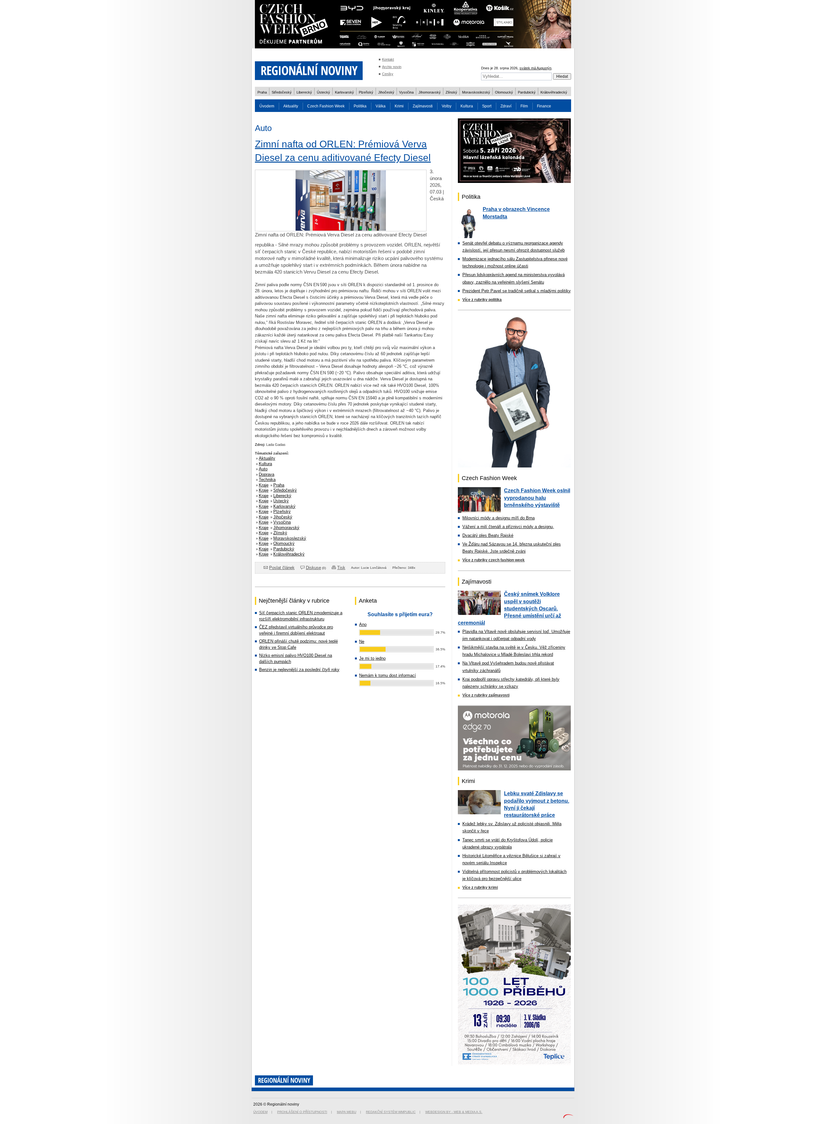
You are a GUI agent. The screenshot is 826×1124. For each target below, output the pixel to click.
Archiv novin (391, 67)
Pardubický (527, 92)
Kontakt (388, 59)
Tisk (341, 567)
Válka (381, 106)
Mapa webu (346, 1112)
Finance (544, 106)
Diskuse (313, 567)
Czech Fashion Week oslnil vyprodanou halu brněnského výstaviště (537, 498)
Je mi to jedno (372, 658)
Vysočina (406, 92)
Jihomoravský (429, 92)
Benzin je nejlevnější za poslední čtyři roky (299, 669)
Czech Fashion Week (326, 106)
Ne (361, 641)
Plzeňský (366, 92)
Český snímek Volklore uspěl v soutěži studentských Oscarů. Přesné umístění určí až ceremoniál (509, 608)
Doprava (266, 474)
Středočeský (282, 92)
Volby (446, 106)
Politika (360, 106)
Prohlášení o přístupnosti (302, 1112)
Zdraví (505, 106)
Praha (262, 92)
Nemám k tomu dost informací (387, 675)
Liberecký (304, 92)
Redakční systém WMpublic (391, 1112)
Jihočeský (386, 92)
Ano (363, 624)
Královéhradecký (553, 92)
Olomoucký (504, 92)
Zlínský (451, 92)
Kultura (466, 106)
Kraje (263, 485)
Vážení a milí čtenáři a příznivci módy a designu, (508, 526)
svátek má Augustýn (535, 68)
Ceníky (387, 74)
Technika (267, 479)
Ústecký (323, 92)
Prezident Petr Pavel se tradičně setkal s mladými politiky (516, 290)
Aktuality (290, 106)
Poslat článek (282, 567)
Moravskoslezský (476, 92)
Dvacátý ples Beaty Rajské (487, 535)
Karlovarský (344, 92)
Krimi (399, 106)
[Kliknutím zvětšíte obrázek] (340, 229)
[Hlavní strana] (309, 83)
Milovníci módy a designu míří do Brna (498, 518)
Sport (486, 106)
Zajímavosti (423, 106)
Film (524, 106)
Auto (263, 469)
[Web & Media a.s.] (568, 1117)
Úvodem (266, 106)
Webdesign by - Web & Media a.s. (453, 1112)
